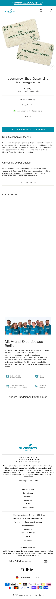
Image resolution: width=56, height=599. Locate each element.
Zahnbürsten (28, 493)
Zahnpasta (28, 497)
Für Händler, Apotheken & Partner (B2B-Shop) (28, 515)
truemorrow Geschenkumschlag (16, 173)
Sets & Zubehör (28, 507)
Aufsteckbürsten (28, 489)
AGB (28, 536)
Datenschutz (28, 529)
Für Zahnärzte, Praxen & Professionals (28, 518)
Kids (28, 504)
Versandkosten (34, 91)
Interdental (28, 500)
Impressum (28, 540)
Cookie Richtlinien (28, 533)
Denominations (27, 100)
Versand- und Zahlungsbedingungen (28, 522)
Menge (28, 116)
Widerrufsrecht (28, 526)
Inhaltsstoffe (28, 183)
